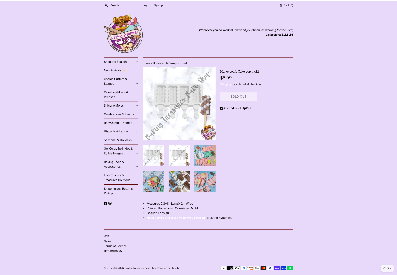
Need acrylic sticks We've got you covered (176, 218)
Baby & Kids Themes (121, 123)
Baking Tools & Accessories (121, 164)
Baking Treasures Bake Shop (140, 268)
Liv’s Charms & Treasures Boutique (121, 178)
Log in (146, 5)
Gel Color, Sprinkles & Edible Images (121, 151)
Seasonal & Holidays (121, 140)
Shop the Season (121, 62)
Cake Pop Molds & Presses (121, 94)
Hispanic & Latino (121, 131)
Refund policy (113, 251)
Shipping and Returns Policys (118, 191)
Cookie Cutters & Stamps (121, 81)
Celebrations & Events (121, 114)
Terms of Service (115, 246)
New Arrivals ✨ (115, 70)
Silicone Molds (121, 105)
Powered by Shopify (168, 268)
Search (108, 241)
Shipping (226, 84)
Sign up (158, 5)
